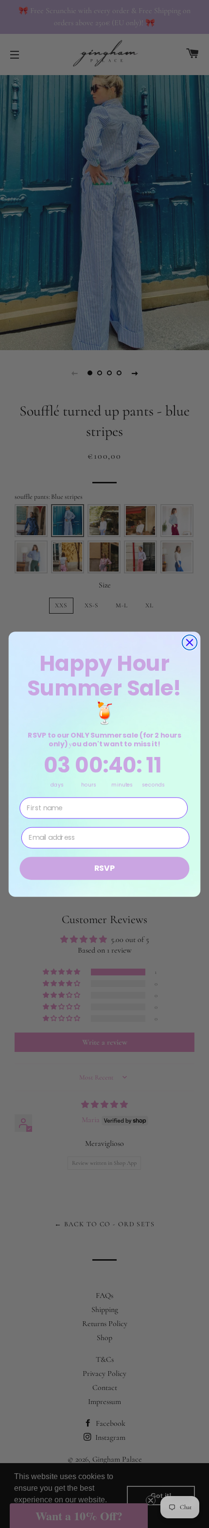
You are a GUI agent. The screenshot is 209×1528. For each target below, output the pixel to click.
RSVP (104, 868)
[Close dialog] (189, 642)
